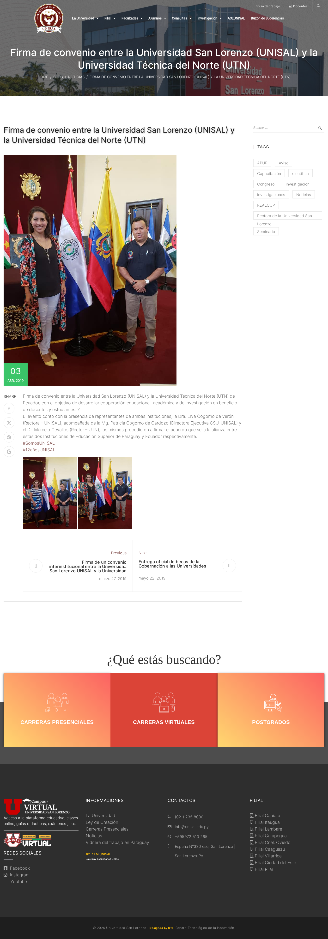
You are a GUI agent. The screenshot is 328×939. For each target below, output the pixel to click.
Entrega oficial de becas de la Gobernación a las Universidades (172, 563)
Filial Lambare (268, 828)
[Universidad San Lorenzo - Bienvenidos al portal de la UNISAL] (48, 18)
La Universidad (83, 18)
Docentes (300, 6)
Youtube (17, 881)
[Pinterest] (9, 437)
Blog (58, 77)
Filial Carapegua (270, 835)
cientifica (300, 173)
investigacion (298, 184)
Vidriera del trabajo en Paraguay (117, 842)
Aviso (283, 163)
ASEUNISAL (236, 18)
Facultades (129, 18)
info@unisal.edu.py (192, 826)
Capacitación (269, 173)
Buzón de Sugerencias (267, 18)
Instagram (18, 874)
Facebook (18, 868)
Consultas (179, 18)
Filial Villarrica (268, 855)
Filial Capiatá (267, 815)
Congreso (265, 184)
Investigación (207, 18)
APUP (262, 163)
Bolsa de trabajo (268, 6)
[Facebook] (9, 408)
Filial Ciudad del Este (275, 862)
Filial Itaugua (267, 822)
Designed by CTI (162, 928)
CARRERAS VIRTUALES (164, 722)
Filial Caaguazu (269, 849)
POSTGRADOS (271, 722)
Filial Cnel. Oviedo (272, 842)
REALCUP (266, 205)
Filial (107, 18)
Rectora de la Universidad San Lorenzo (284, 216)
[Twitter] (9, 422)
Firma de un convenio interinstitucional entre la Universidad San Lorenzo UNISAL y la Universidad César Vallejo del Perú (88, 569)
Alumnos (155, 18)
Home (43, 77)
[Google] (9, 451)
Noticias (76, 77)
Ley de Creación (102, 822)
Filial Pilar (263, 869)
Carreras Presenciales (107, 828)
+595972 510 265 (191, 836)
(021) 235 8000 (189, 816)
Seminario (266, 231)
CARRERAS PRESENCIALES (57, 722)
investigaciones (271, 194)
